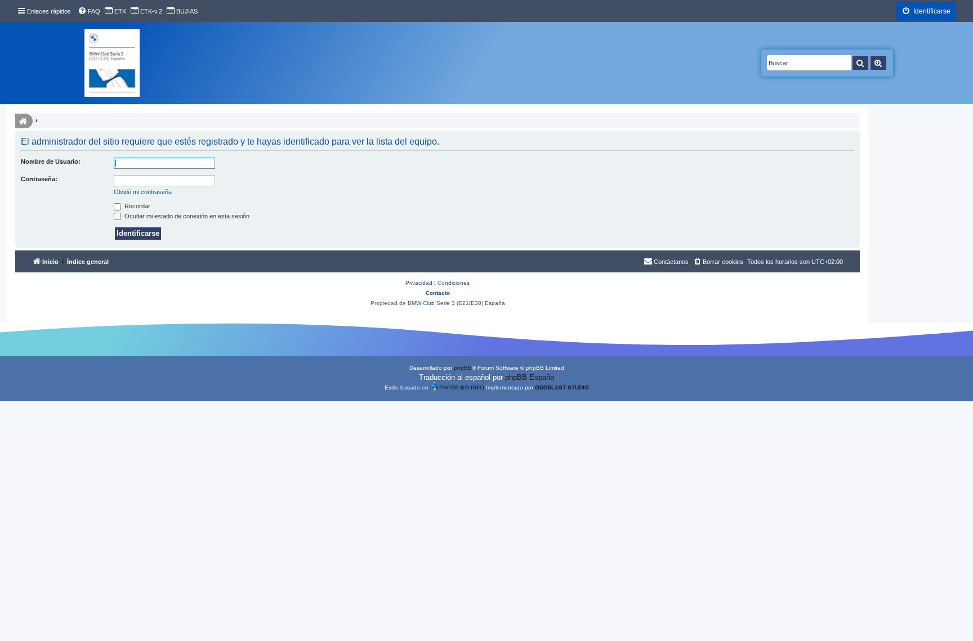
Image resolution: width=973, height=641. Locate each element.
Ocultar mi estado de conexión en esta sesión (186, 216)
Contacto (438, 293)
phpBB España (529, 377)
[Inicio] (112, 63)
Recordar (136, 206)
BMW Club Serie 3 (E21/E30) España (456, 303)
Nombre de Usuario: (51, 161)
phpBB (463, 368)
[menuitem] (89, 11)
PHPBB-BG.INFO (461, 387)
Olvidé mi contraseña (143, 192)
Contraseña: (39, 179)
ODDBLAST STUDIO (562, 387)
